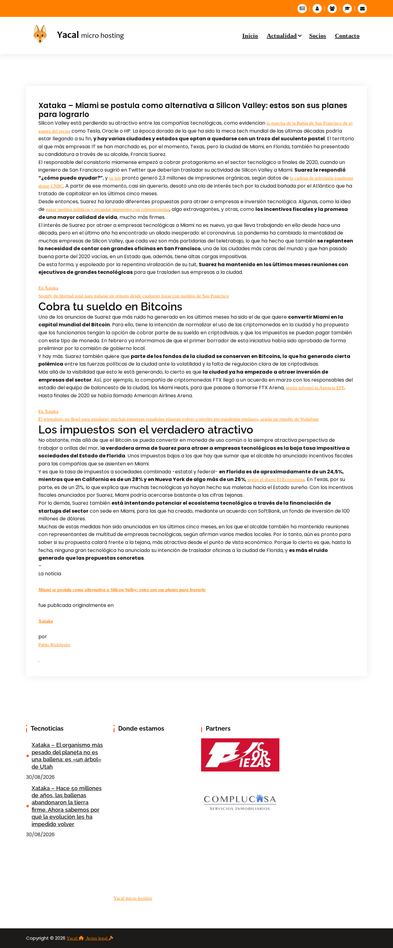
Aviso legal (97, 938)
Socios (317, 35)
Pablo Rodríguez (54, 644)
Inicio (250, 35)
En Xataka (48, 288)
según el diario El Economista (276, 479)
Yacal (73, 938)
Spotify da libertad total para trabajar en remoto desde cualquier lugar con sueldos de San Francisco (133, 295)
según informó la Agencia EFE (315, 387)
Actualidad (282, 35)
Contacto (347, 35)
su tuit (115, 178)
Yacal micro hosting (133, 898)
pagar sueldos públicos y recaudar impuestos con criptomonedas (107, 209)
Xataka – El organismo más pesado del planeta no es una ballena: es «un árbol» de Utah (67, 756)
